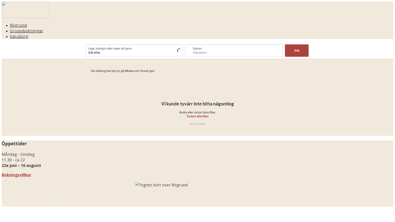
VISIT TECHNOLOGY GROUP (32, 204)
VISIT (202, 124)
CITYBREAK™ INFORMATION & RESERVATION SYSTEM (152, 204)
